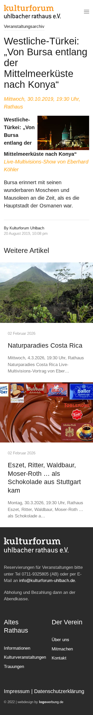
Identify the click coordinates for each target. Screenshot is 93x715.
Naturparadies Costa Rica (45, 345)
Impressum (17, 691)
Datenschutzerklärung (59, 691)
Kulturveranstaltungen (25, 657)
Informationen (17, 648)
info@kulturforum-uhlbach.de (47, 580)
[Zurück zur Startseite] (32, 11)
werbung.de (51, 702)
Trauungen (14, 666)
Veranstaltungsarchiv (24, 26)
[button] (86, 11)
